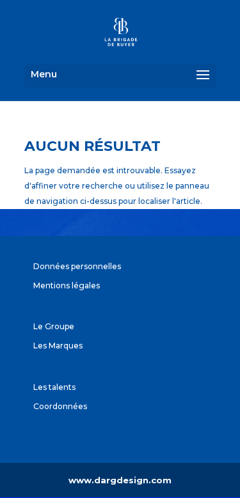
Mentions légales (66, 285)
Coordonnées (60, 406)
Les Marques (58, 345)
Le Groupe (53, 326)
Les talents (54, 387)
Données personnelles (77, 266)
